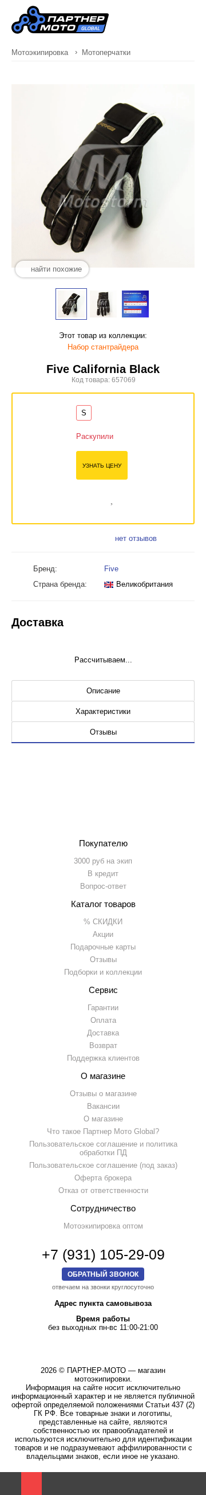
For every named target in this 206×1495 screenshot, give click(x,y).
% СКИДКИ (103, 921)
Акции (103, 934)
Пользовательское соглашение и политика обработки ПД (103, 1148)
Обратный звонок (103, 1274)
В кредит (103, 873)
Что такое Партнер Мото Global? (103, 1131)
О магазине (103, 1119)
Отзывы (103, 959)
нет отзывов (136, 538)
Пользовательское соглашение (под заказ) (103, 1165)
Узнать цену (101, 465)
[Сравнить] (96, 498)
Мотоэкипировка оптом (103, 1226)
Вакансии (103, 1106)
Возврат (103, 1045)
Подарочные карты (103, 947)
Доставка (103, 1033)
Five (111, 568)
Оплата (103, 1020)
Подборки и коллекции (103, 972)
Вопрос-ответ (103, 886)
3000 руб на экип (103, 861)
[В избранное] (112, 498)
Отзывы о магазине (103, 1093)
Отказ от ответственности (103, 1190)
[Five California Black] (71, 304)
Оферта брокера (103, 1178)
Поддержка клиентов (103, 1058)
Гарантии (103, 1007)
